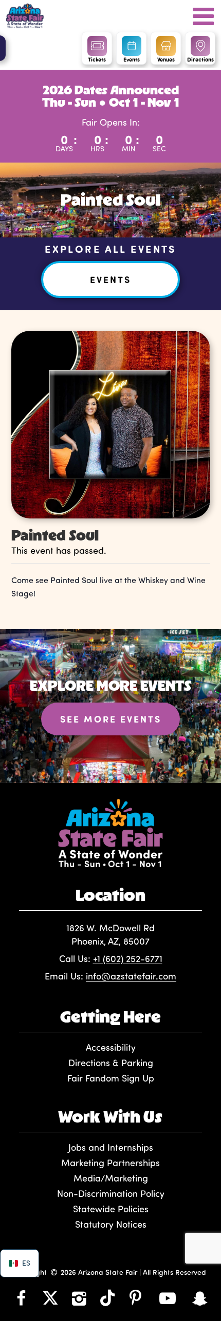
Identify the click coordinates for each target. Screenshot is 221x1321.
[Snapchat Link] (199, 1297)
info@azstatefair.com (131, 976)
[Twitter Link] (50, 1297)
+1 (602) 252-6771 (127, 958)
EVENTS (110, 279)
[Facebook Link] (21, 1297)
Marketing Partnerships (110, 1162)
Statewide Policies (111, 1208)
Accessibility (111, 1047)
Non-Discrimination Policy (110, 1193)
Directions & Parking (110, 1062)
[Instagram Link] (79, 1297)
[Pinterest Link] (135, 1297)
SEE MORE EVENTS (110, 719)
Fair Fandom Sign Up (110, 1078)
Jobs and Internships (110, 1147)
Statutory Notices (110, 1224)
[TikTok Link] (107, 1297)
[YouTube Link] (167, 1297)
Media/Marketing (110, 1178)
